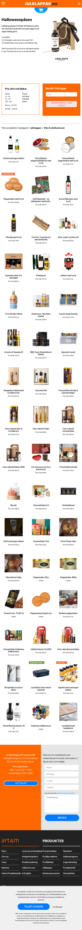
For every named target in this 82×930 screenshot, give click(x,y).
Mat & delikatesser (54, 127)
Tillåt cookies (33, 906)
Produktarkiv (69, 867)
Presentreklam (50, 851)
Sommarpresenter (51, 873)
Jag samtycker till (59, 793)
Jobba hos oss (28, 867)
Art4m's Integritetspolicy (65, 793)
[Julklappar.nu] (41, 3)
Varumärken (69, 873)
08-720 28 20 (13, 761)
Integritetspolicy (30, 856)
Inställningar (58, 907)
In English (26, 873)
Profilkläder (48, 862)
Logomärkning (70, 862)
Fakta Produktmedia (10, 873)
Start (4, 851)
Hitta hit (21, 783)
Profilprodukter (50, 856)
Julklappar (35, 127)
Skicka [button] (62, 817)
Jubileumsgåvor (70, 856)
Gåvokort (67, 851)
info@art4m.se (27, 761)
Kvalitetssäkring (29, 862)
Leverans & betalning (30, 851)
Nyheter (5, 867)
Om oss (5, 856)
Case (4, 862)
